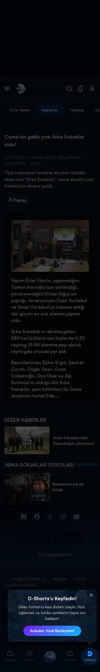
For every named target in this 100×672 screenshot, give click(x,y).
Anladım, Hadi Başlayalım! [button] (52, 630)
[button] (91, 595)
